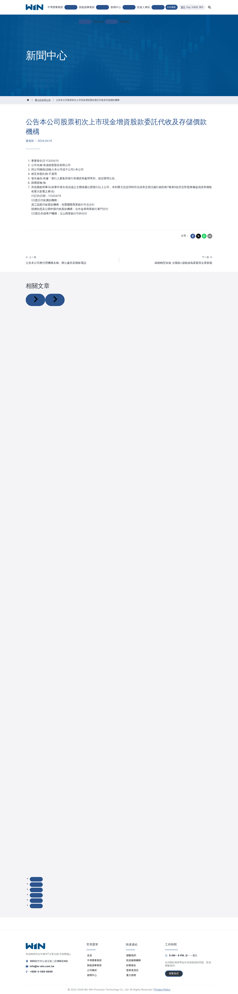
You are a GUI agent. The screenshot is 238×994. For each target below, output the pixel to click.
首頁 (89, 955)
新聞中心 (92, 975)
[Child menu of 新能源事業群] (102, 7)
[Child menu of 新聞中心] (129, 7)
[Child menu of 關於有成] (111, 21)
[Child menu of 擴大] (85, 21)
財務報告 (131, 965)
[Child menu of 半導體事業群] (70, 7)
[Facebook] (192, 236)
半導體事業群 (94, 960)
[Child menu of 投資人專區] (158, 7)
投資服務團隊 (133, 960)
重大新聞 (131, 975)
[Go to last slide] (35, 300)
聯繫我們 (125, 21)
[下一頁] (55, 300)
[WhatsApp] (204, 236)
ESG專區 (171, 7)
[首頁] (28, 100)
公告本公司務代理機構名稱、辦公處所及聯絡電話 (56, 260)
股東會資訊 (132, 970)
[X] (198, 236)
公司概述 (92, 970)
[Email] (209, 236)
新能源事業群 (94, 965)
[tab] (36, 879)
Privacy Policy (162, 989)
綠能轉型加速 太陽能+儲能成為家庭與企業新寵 (183, 260)
